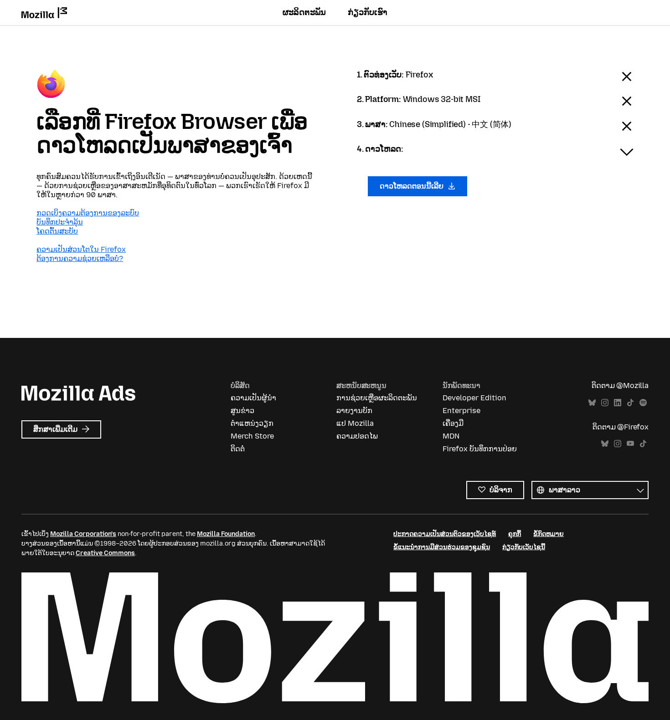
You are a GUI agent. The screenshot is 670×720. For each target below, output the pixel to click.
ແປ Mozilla (355, 423)
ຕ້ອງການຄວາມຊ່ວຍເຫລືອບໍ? (79, 258)
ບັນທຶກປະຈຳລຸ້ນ (59, 222)
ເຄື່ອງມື (453, 423)
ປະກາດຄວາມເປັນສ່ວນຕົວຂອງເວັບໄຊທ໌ (444, 534)
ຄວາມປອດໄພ (357, 436)
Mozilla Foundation (226, 534)
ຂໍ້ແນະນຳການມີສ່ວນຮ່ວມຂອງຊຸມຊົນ (441, 547)
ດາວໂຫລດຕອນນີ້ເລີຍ (412, 186)
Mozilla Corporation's (83, 534)
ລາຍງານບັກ (354, 410)
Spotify (643, 403)
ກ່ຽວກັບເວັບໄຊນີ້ (523, 547)
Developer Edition (474, 397)
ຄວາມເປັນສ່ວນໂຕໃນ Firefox (81, 249)
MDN (451, 436)
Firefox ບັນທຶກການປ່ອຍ (480, 448)
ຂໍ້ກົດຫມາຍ (548, 534)
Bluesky (592, 403)
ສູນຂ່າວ (242, 410)
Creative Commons (105, 553)
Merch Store (252, 436)
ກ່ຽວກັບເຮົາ (367, 12)
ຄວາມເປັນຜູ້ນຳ (253, 397)
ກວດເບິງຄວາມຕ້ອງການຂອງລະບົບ (87, 213)
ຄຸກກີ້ (514, 534)
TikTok (630, 403)
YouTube (630, 443)
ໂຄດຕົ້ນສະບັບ (57, 231)
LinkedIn (617, 403)
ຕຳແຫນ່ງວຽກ (252, 423)
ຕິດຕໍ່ (238, 448)
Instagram (604, 403)
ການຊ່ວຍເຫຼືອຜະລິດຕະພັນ (376, 397)
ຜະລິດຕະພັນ (304, 12)
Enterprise (461, 410)
